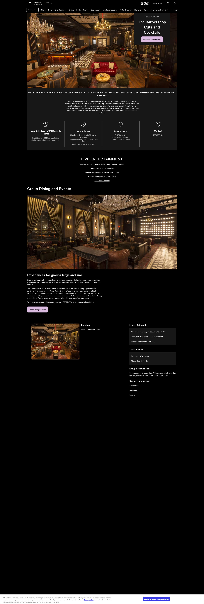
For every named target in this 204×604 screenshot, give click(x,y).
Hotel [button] (50, 10)
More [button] (175, 10)
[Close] (200, 599)
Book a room (32, 10)
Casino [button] (85, 10)
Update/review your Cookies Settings (156, 599)
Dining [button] (71, 10)
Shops (146, 10)
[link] (145, 3)
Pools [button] (78, 10)
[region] (102, 599)
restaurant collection (58, 293)
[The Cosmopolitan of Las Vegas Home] (38, 3)
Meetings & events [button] (110, 10)
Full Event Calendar (102, 180)
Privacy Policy (89, 600)
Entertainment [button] (60, 10)
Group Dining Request (37, 309)
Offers (43, 10)
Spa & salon (95, 10)
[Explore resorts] (51, 3)
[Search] (168, 3)
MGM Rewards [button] (125, 10)
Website (132, 395)
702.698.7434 (158, 135)
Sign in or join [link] (157, 3)
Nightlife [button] (137, 10)
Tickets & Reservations (152, 39)
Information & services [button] (159, 10)
